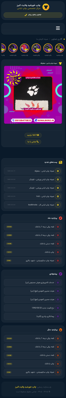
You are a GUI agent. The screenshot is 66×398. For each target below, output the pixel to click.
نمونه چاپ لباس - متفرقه (48, 63)
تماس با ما (32, 141)
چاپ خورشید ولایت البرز (25, 387)
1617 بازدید (32, 135)
